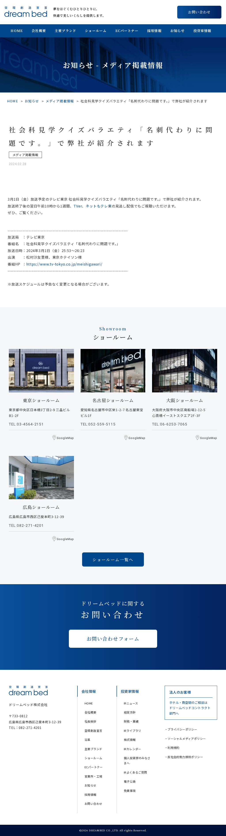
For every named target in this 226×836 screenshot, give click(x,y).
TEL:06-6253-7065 (169, 424)
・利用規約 (172, 748)
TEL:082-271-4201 (26, 525)
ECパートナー (126, 30)
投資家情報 (202, 30)
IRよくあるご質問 (135, 772)
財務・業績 (131, 721)
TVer (77, 206)
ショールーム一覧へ (113, 559)
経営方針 (130, 712)
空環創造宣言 (93, 731)
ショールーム (95, 30)
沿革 (87, 740)
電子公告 (130, 781)
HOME (17, 30)
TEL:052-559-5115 (98, 424)
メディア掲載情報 (60, 101)
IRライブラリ (132, 731)
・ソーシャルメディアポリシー (185, 738)
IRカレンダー (132, 749)
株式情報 (130, 740)
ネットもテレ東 (99, 206)
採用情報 (154, 30)
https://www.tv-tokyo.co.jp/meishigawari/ (64, 264)
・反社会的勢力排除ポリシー (184, 757)
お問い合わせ (199, 12)
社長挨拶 (90, 721)
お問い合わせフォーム (113, 638)
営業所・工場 (93, 776)
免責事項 (130, 791)
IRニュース (131, 703)
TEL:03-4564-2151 (26, 424)
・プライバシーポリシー (181, 729)
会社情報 (88, 691)
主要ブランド (65, 30)
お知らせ (177, 30)
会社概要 (39, 30)
